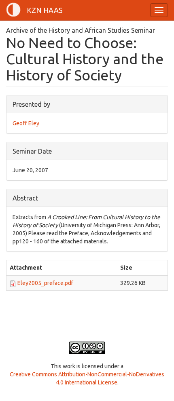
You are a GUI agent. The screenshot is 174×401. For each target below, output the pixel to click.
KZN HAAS (45, 10)
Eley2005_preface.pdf (45, 283)
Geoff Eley (26, 123)
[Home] (13, 9)
